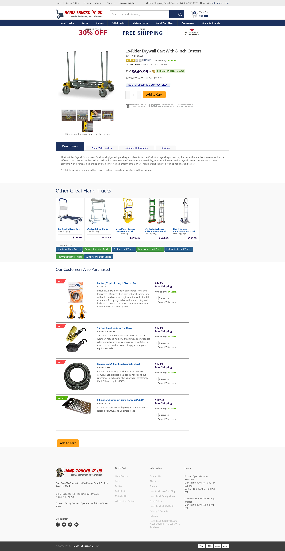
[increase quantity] (139, 95)
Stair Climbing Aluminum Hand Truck (184, 230)
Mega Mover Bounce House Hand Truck (125, 230)
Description (70, 146)
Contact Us (155, 476)
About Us (111, 3)
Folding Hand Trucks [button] (124, 249)
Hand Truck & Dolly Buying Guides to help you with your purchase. (165, 524)
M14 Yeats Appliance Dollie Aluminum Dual (155, 230)
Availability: (161, 60)
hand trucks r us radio (162, 505)
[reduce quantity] (128, 95)
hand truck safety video (162, 496)
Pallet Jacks (118, 22)
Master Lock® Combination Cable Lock (118, 363)
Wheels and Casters (125, 501)
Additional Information (136, 147)
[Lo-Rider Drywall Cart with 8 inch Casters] (68, 115)
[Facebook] (58, 524)
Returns (154, 515)
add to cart (68, 443)
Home (58, 3)
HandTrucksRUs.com (83, 546)
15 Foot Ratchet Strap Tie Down (115, 327)
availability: (161, 291)
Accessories (188, 22)
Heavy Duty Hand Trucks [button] (70, 256)
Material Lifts (140, 22)
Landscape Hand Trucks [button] (150, 249)
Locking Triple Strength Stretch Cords (118, 283)
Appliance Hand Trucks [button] (69, 249)
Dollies (99, 22)
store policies (156, 501)
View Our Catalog (127, 3)
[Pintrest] (70, 524)
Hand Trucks (67, 22)
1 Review (147, 60)
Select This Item (166, 302)
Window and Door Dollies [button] (98, 256)
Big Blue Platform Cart (69, 229)
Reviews (166, 147)
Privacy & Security (159, 511)
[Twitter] (64, 524)
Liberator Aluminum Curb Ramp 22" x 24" (120, 399)
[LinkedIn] (76, 524)
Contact (98, 3)
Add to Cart (154, 94)
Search (175, 14)
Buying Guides (72, 3)
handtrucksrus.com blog (162, 491)
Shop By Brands (211, 22)
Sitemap (87, 3)
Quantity (164, 298)
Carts (85, 22)
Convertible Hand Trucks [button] (97, 249)
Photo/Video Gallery (101, 147)
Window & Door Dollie (97, 229)
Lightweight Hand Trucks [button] (178, 249)
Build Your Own (164, 22)
